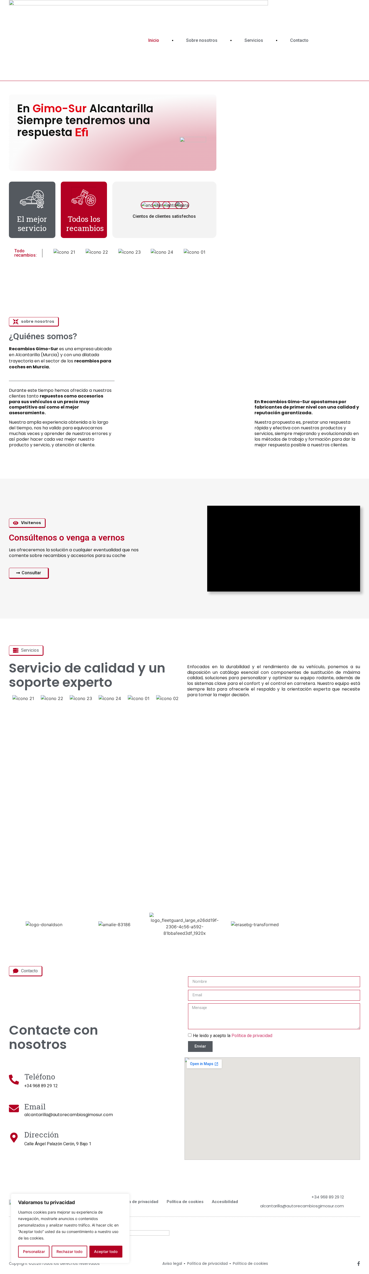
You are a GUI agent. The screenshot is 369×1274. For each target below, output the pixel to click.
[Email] (14, 1108)
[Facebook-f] (358, 1263)
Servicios (253, 40)
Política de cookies (185, 1201)
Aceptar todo (106, 1251)
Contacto (299, 40)
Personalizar (34, 1251)
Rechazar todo (69, 1251)
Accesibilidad (225, 1201)
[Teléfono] (14, 1080)
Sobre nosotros (201, 40)
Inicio (153, 40)
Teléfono (39, 1077)
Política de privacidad (252, 1035)
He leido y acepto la (232, 1035)
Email (35, 1107)
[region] (70, 1228)
